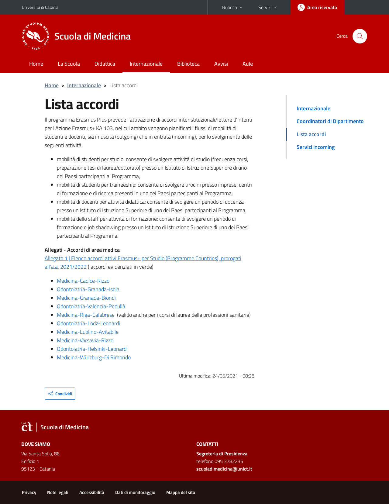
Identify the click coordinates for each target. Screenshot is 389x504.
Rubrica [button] (229, 7)
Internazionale (146, 64)
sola (114, 289)
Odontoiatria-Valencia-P (84, 306)
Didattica (105, 64)
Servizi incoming (316, 147)
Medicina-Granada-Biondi (86, 298)
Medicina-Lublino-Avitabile (88, 332)
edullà (118, 306)
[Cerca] (360, 36)
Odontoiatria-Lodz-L (80, 323)
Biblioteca (188, 64)
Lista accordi (311, 134)
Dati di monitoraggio (135, 492)
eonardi (111, 323)
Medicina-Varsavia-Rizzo (85, 340)
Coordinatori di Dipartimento (330, 121)
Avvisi (221, 64)
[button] (60, 394)
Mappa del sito (180, 492)
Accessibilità (91, 492)
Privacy (29, 492)
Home (36, 64)
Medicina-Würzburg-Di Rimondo (94, 357)
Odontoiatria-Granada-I (83, 289)
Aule (248, 64)
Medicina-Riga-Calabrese (86, 315)
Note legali (57, 492)
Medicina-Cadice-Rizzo (83, 281)
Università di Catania (40, 7)
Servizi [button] (264, 7)
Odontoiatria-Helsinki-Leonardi (92, 349)
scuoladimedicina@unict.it (224, 468)
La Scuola (69, 64)
